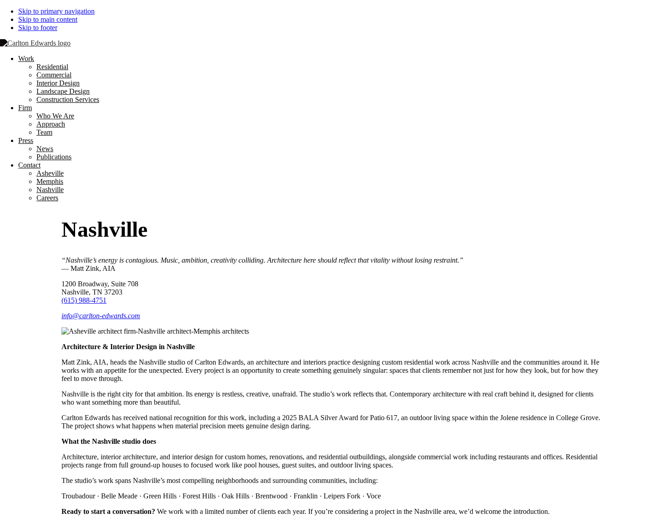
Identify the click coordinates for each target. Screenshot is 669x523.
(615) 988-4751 (83, 300)
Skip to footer (37, 27)
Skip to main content (47, 19)
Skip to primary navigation (56, 11)
